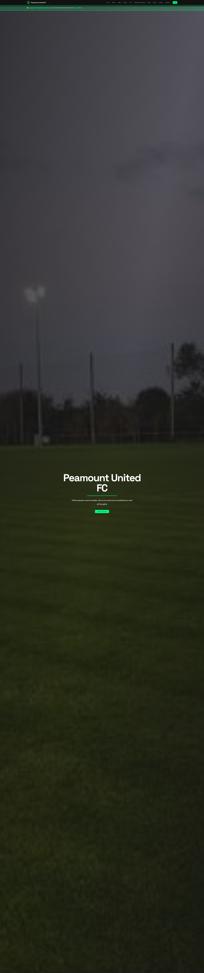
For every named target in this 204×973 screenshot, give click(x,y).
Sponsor (168, 2)
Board (154, 2)
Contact (161, 2)
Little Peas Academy (139, 2)
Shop (175, 2)
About (113, 2)
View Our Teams (102, 511)
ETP (130, 2)
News (149, 2)
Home (108, 2)
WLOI (119, 2)
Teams (125, 2)
